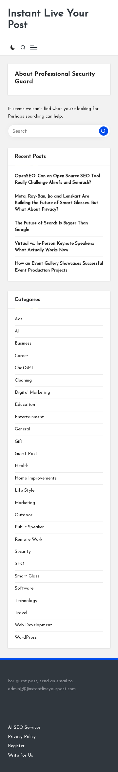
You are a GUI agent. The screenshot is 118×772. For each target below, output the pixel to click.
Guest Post (26, 454)
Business (23, 343)
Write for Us (20, 755)
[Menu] (33, 47)
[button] (103, 131)
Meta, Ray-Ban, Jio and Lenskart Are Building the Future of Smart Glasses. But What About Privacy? (56, 203)
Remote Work (28, 539)
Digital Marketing (32, 392)
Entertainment (29, 417)
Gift (19, 442)
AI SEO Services (24, 727)
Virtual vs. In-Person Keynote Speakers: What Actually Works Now (54, 246)
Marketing (25, 503)
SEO (19, 564)
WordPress (26, 637)
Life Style (24, 490)
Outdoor (23, 515)
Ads (19, 319)
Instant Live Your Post (48, 19)
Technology (26, 601)
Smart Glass (27, 576)
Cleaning (23, 380)
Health (22, 466)
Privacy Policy (22, 737)
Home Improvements (36, 478)
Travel (21, 613)
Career (21, 356)
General (22, 429)
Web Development (33, 625)
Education (25, 405)
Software (24, 588)
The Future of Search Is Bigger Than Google (51, 226)
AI (17, 331)
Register (16, 746)
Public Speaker (29, 527)
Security (23, 552)
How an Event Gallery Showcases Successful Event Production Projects (59, 266)
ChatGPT (24, 368)
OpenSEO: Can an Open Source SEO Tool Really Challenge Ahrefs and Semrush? (57, 179)
